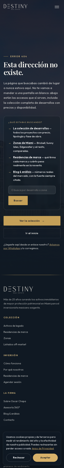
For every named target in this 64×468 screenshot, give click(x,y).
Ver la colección (32, 220)
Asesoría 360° (12, 407)
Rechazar (19, 457)
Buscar (18, 200)
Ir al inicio (32, 233)
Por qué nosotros (13, 369)
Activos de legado (14, 325)
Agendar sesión (12, 382)
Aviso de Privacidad (43, 448)
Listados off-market (15, 344)
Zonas (7, 338)
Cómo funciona (12, 363)
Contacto (9, 419)
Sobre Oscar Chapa (15, 401)
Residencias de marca (16, 332)
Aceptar (45, 457)
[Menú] (56, 7)
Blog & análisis (12, 413)
